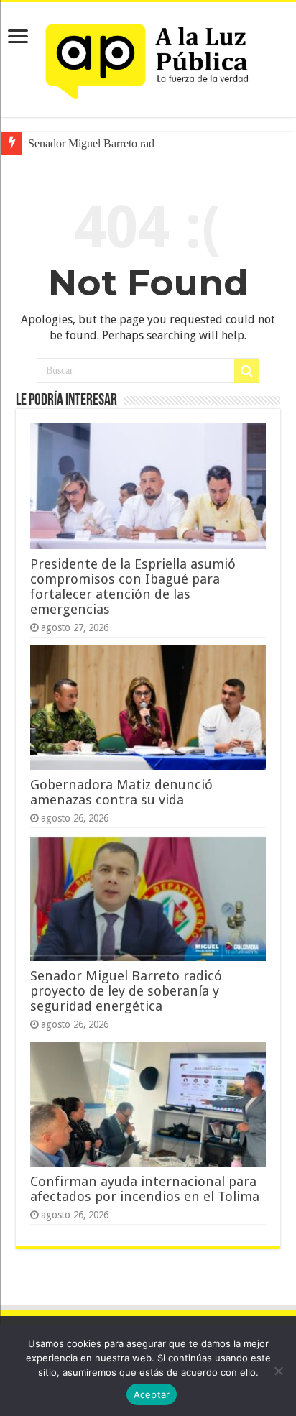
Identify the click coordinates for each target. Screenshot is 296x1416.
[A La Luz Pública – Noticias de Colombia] (148, 57)
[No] (278, 1371)
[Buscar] (246, 371)
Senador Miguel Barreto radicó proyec (115, 143)
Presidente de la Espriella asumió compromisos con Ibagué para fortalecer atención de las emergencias (133, 586)
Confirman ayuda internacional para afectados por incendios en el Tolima (144, 1189)
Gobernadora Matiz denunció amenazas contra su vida (121, 792)
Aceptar (152, 1394)
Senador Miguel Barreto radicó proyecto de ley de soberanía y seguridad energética (126, 990)
